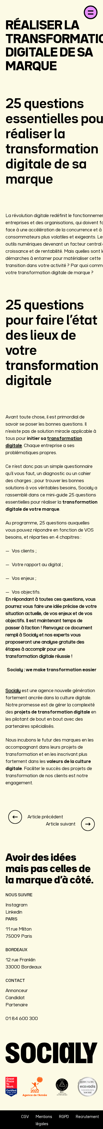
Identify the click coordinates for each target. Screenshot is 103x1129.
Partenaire (16, 1005)
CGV (25, 1117)
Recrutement (87, 1117)
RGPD (64, 1117)
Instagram (16, 905)
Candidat (15, 998)
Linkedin (13, 912)
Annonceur (16, 990)
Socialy (13, 691)
